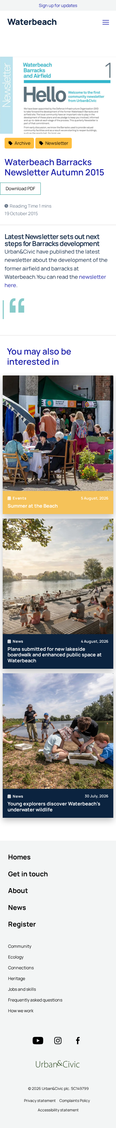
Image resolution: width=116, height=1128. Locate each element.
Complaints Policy (74, 1100)
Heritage (16, 978)
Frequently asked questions (35, 1000)
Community (19, 946)
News (17, 907)
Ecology (15, 957)
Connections (21, 968)
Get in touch (28, 873)
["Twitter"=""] (38, 1041)
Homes (19, 857)
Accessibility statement (58, 1109)
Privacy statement (40, 1100)
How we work (20, 1011)
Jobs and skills (22, 989)
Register (22, 924)
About (18, 890)
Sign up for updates (58, 5)
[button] (106, 22)
